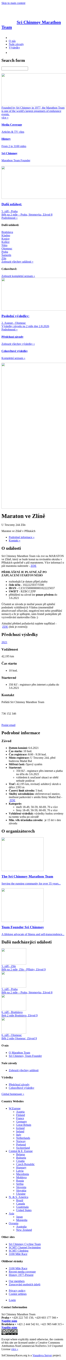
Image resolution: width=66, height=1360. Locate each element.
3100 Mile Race (18, 1253)
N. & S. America (18, 1197)
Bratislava (7, 232)
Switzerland (23, 1147)
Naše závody (16, 44)
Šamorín (6, 255)
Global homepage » (12, 1094)
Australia (21, 1226)
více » (14, 1349)
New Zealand (24, 1229)
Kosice (5, 238)
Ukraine (20, 1193)
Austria (20, 1111)
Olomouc (6, 248)
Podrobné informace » (21, 537)
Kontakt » (14, 540)
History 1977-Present (21, 1274)
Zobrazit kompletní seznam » (18, 276)
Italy (18, 1134)
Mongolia (21, 1220)
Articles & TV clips (12, 131)
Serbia (19, 1183)
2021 (4, 642)
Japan (19, 1216)
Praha (4, 251)
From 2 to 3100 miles (13, 146)
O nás (12, 40)
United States (24, 1210)
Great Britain (23, 1124)
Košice (5, 241)
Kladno (5, 235)
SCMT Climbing (18, 1250)
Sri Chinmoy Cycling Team (25, 1244)
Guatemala (22, 1206)
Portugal (21, 1144)
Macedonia (22, 1174)
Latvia (19, 1170)
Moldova (21, 1177)
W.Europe (15, 1108)
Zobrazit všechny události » (17, 261)
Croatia (20, 1160)
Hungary (21, 1167)
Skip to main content (13, 3)
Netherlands (23, 1138)
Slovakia (21, 1190)
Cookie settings (18, 1293)
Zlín (3, 258)
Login (12, 1300)
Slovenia (21, 1187)
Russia (20, 1180)
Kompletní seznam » (13, 358)
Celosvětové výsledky (21, 1087)
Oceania (13, 1223)
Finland (20, 1115)
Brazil (19, 1200)
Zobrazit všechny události (23, 1070)
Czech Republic (25, 1164)
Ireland (20, 1131)
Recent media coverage (22, 1271)
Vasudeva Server (42, 1355)
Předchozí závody (19, 1084)
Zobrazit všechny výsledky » (18, 343)
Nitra (4, 245)
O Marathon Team (19, 1052)
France (20, 1118)
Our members (17, 1281)
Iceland (20, 1128)
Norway (21, 1141)
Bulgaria (21, 1157)
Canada (20, 1203)
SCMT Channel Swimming (25, 1247)
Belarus (20, 1154)
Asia (11, 1213)
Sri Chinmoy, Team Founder (25, 1055)
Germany (21, 1121)
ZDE (33, 565)
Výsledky (14, 47)
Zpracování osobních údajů (24, 1284)
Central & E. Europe (21, 1151)
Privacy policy (17, 1290)
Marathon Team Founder (15, 160)
